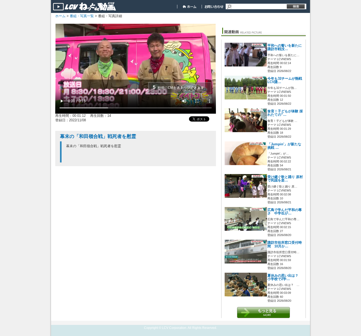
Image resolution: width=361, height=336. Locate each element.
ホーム (60, 16)
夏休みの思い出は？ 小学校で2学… (284, 277)
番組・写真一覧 (82, 16)
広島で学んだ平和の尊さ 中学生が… (284, 211)
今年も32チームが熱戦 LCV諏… (284, 80)
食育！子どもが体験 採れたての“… (285, 113)
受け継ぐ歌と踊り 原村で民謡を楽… (285, 178)
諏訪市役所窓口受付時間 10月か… (284, 244)
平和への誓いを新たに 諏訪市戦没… (284, 47)
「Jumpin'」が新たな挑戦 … (284, 146)
